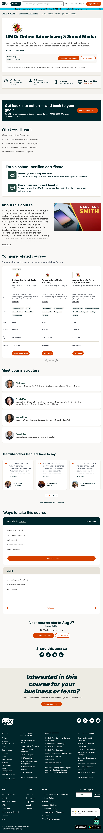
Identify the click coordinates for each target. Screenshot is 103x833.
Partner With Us (8, 795)
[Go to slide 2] (53, 360)
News (4, 819)
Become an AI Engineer (87, 772)
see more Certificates (29, 777)
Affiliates (5, 805)
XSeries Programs (27, 755)
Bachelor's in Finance (53, 747)
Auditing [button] (93, 312)
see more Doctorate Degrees (56, 772)
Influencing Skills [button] (47, 312)
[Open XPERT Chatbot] (96, 820)
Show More (6, 244)
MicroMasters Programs (30, 746)
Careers (5, 816)
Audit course (88, 58)
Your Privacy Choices (51, 819)
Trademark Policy (49, 809)
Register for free (94, 4)
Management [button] (57, 312)
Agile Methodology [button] (78, 308)
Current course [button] (17, 269)
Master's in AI (50, 760)
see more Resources (85, 777)
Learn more (83, 9)
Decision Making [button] (29, 312)
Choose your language (85, 789)
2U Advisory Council (10, 812)
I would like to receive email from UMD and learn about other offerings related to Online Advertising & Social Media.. (46, 67)
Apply (97, 795)
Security (29, 805)
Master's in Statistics (53, 756)
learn (12, 14)
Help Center (31, 802)
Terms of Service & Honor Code (55, 795)
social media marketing (28, 14)
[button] (60, 4)
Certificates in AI (27, 758)
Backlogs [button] (75, 315)
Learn (14, 4)
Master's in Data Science (54, 763)
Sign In (81, 4)
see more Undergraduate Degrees (58, 768)
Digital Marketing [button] (17, 315)
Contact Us (30, 798)
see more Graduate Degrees (56, 770)
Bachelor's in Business (54, 750)
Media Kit (29, 809)
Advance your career (68, 58)
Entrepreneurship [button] (58, 308)
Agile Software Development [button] (80, 312)
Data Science (7, 760)
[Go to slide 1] (49, 360)
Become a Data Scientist (87, 764)
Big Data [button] (28, 308)
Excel (4, 756)
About (4, 798)
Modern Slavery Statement (53, 812)
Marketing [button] (45, 315)
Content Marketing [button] (17, 312)
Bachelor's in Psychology (55, 744)
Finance (5, 753)
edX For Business (71, 4)
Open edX (6, 809)
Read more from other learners (51, 503)
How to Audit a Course (86, 749)
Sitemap (45, 816)
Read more (15, 301)
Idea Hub (29, 795)
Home (4, 14)
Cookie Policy (48, 802)
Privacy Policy (48, 798)
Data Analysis (7, 750)
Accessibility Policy (50, 805)
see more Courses (9, 779)
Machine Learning (8, 774)
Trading (4, 747)
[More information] (22, 116)
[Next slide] (56, 495)
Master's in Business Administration (58, 753)
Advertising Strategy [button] (18, 308)
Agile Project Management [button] (92, 308)
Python (4, 738)
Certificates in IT (27, 772)
